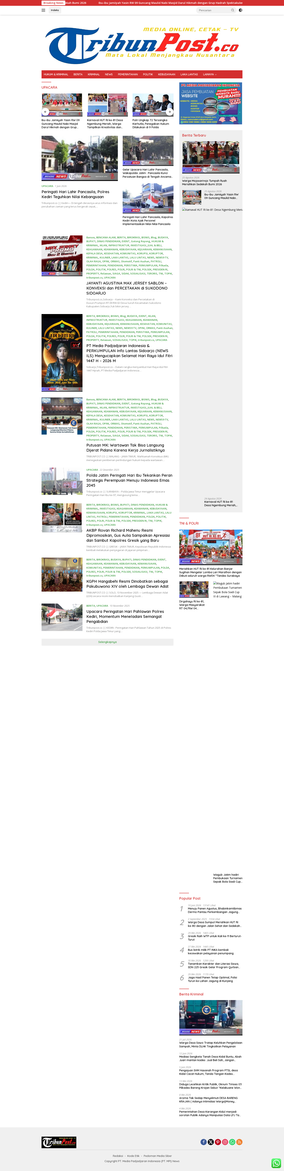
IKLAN (103, 245)
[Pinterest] (218, 1142)
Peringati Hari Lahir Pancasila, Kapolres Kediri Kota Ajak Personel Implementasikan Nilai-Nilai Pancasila (148, 220)
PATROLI (156, 261)
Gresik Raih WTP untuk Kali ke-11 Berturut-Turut (215, 937)
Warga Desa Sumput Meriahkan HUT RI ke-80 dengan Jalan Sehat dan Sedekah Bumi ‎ (214, 923)
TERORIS (152, 273)
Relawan (105, 273)
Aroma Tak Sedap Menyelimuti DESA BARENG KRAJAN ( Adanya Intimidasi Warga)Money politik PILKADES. (208, 1099)
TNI (161, 273)
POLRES (111, 269)
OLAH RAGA (93, 261)
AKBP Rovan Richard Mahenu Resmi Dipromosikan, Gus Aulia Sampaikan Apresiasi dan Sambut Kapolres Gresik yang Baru (128, 535)
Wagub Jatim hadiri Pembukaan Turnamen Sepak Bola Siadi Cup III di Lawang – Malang (227, 878)
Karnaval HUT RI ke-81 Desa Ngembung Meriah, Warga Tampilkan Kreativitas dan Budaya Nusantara (59, 123)
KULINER (105, 257)
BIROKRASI (133, 237)
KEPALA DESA (94, 253)
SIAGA (116, 273)
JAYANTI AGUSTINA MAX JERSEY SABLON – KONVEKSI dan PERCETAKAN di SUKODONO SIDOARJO (127, 288)
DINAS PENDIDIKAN (108, 241)
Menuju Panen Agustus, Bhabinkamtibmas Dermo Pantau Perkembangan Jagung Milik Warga (215, 910)
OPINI (105, 261)
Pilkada (163, 265)
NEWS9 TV (162, 257)
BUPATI (91, 241)
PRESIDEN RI (160, 269)
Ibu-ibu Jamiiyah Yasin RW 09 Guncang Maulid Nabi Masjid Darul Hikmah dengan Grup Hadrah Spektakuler (126, 3)
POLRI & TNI (133, 269)
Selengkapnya (107, 642)
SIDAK (125, 273)
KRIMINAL (94, 74)
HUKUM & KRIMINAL (56, 74)
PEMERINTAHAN (128, 74)
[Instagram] (225, 1142)
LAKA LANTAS (189, 74)
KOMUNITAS (128, 253)
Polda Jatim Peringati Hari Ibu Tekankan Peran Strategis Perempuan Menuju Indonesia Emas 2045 (129, 480)
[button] (233, 10)
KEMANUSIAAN (162, 249)
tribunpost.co (94, 277)
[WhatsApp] (232, 1142)
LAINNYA (208, 74)
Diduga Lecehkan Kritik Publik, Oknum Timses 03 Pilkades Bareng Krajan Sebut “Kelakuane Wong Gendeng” (210, 1086)
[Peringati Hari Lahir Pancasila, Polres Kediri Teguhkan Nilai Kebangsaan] (80, 158)
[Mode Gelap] (240, 10)
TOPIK (168, 273)
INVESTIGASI (138, 245)
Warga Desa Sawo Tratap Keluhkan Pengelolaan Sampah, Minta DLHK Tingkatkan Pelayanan (210, 1044)
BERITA (78, 74)
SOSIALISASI (137, 273)
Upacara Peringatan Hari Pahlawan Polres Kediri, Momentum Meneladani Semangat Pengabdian (125, 616)
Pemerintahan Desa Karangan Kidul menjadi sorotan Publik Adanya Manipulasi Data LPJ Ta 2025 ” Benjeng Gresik (209, 1113)
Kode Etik (133, 1156)
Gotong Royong (140, 241)
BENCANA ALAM (106, 237)
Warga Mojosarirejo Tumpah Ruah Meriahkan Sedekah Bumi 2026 (204, 182)
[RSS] (239, 1142)
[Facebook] (204, 1142)
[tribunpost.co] (142, 42)
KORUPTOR (156, 253)
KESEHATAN (111, 253)
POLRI (121, 269)
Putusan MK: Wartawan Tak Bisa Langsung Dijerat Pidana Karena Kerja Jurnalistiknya (125, 448)
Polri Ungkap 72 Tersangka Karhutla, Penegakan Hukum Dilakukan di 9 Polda (105, 123)
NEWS (109, 74)
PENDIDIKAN (115, 265)
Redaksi (118, 1156)
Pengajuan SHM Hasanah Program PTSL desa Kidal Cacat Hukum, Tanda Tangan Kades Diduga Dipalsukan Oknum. (208, 1072)
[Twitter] (211, 1142)
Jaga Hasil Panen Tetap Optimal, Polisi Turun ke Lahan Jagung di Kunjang (212, 979)
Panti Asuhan (141, 261)
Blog (153, 237)
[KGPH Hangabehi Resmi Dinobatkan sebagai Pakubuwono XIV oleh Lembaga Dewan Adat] (62, 578)
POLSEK (146, 269)
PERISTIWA (130, 265)
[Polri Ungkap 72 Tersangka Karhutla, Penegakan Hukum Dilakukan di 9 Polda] (107, 104)
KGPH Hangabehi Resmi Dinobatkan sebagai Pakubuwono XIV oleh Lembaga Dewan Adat (127, 584)
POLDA (90, 269)
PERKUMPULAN (148, 265)
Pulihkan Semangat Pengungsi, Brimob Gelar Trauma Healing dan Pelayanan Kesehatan (152, 123)
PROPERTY (92, 273)
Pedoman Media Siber (158, 1156)
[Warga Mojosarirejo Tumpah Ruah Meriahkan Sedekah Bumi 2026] (211, 157)
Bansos (90, 237)
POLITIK (148, 74)
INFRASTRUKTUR (118, 245)
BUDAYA (163, 237)
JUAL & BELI (155, 245)
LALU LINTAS (138, 257)
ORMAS (115, 261)
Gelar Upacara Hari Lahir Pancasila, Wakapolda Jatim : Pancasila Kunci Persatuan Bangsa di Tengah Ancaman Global (148, 173)
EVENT (126, 241)
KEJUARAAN (145, 249)
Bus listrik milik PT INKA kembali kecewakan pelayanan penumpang (211, 951)
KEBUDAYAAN (166, 74)
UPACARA (47, 186)
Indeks (55, 10)
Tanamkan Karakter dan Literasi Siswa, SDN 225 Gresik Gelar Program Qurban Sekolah (213, 965)
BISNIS (145, 237)
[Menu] (44, 10)
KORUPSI (142, 253)
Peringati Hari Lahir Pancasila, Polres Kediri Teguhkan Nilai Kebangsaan (75, 194)
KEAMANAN (111, 249)
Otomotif (126, 261)
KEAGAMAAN (94, 249)
